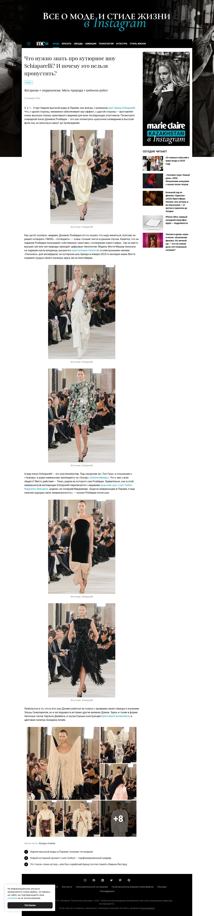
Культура (121, 43)
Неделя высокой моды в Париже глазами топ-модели (61, 851)
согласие (12, 898)
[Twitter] (111, 880)
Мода (56, 43)
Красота (66, 43)
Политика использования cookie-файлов (133, 887)
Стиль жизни (138, 43)
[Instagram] (85, 880)
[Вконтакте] (102, 880)
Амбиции (90, 43)
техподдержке (147, 908)
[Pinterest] (129, 880)
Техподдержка (107, 891)
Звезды (78, 43)
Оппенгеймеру (99, 477)
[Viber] (120, 880)
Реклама (161, 887)
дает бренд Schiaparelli (121, 107)
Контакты (67, 887)
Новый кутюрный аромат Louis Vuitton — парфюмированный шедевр (70, 858)
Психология (106, 43)
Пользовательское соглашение (92, 887)
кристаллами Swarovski (86, 250)
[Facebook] (94, 880)
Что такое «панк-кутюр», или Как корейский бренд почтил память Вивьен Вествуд (78, 864)
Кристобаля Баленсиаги (115, 716)
